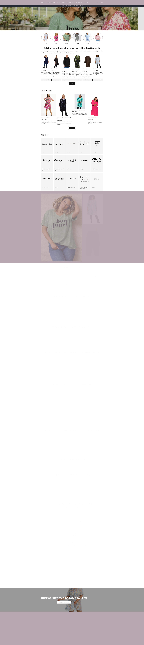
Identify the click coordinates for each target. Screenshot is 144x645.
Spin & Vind (86, 336)
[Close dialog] (45, 302)
